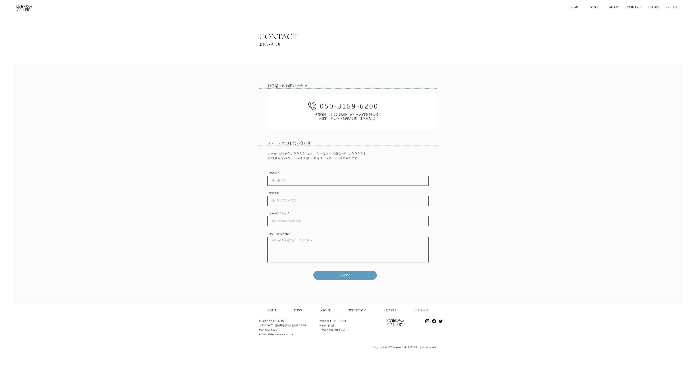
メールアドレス (278, 213)
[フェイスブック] (434, 321)
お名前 (273, 173)
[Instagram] (427, 321)
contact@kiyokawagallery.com (276, 334)
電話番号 (274, 193)
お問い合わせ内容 (279, 234)
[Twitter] (441, 321)
